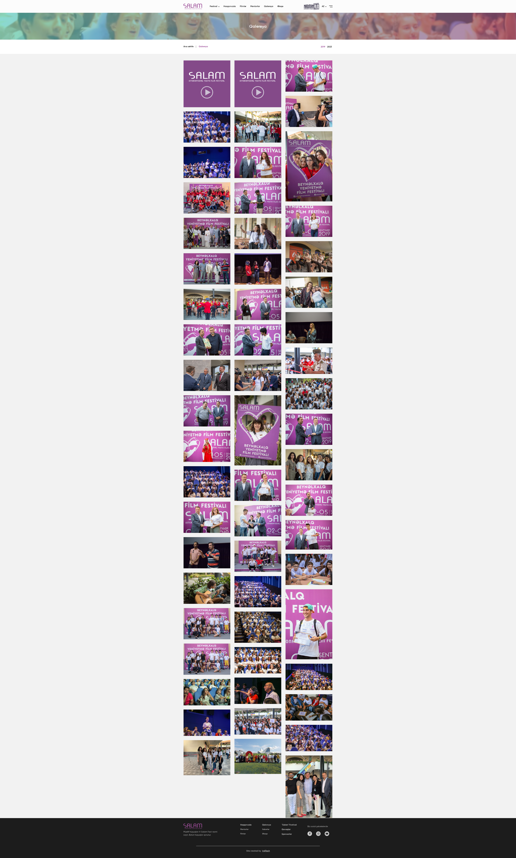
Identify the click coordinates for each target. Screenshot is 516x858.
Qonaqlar (286, 829)
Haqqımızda (229, 6)
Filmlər (243, 6)
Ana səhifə (188, 47)
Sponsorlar (287, 834)
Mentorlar (255, 6)
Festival (213, 6)
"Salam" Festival (289, 825)
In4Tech (266, 851)
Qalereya (268, 6)
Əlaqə (280, 6)
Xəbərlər (265, 829)
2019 (323, 47)
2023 (329, 47)
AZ (323, 6)
